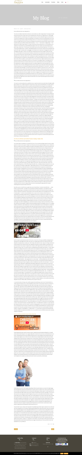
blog (61, 17)
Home (42, 2)
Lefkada (58, 2)
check (22, 28)
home (59, 17)
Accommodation (47, 2)
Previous (16, 429)
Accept (62, 453)
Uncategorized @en (65, 17)
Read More (66, 453)
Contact (62, 2)
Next (52, 429)
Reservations (53, 2)
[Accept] (80, 453)
